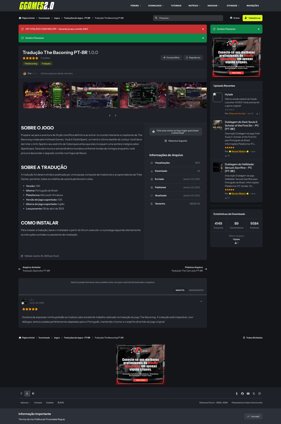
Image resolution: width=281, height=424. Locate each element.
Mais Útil (180, 290)
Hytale (229, 94)
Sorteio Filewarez (34, 37)
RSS (62, 402)
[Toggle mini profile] (201, 301)
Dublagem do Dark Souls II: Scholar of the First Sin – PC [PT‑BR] (242, 125)
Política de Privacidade (46, 419)
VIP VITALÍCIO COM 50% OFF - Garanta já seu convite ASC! (56, 29)
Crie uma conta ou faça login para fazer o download (178, 131)
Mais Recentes (196, 290)
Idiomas (24, 402)
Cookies (50, 402)
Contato (38, 402)
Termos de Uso (26, 419)
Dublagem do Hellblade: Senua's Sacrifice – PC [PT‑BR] (239, 168)
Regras (61, 419)
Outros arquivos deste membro (57, 73)
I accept (255, 416)
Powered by (247, 402)
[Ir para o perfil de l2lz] (24, 301)
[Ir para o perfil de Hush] (24, 73)
